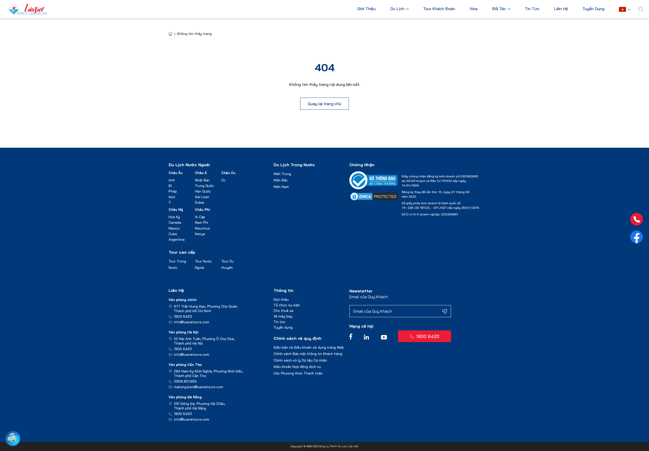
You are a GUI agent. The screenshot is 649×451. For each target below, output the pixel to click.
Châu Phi (202, 210)
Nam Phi (201, 222)
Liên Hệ (561, 9)
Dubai (199, 202)
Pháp (173, 191)
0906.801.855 (185, 381)
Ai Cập (200, 217)
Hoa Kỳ (174, 217)
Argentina (177, 239)
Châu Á (201, 173)
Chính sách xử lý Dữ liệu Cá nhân (300, 360)
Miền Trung (282, 174)
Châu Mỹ (176, 210)
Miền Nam (281, 187)
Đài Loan (202, 197)
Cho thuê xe (283, 311)
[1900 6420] (636, 219)
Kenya (200, 234)
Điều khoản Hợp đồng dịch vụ (297, 367)
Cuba (173, 234)
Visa (473, 9)
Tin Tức (532, 9)
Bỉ (170, 186)
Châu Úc (228, 173)
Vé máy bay (283, 316)
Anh (172, 180)
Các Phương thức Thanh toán (298, 373)
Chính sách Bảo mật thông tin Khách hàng (308, 354)
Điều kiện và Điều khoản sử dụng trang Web (309, 347)
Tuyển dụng (283, 327)
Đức (172, 197)
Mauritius (202, 228)
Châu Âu (176, 173)
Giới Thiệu (366, 9)
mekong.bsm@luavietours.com (198, 387)
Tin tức (279, 322)
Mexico (174, 228)
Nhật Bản (202, 180)
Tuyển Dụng (593, 9)
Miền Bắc (281, 180)
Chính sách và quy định (297, 338)
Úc (223, 180)
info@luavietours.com (191, 322)
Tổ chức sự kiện (287, 305)
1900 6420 (183, 316)
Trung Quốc (204, 186)
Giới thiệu (281, 299)
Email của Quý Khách (368, 296)
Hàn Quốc (203, 191)
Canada (175, 222)
